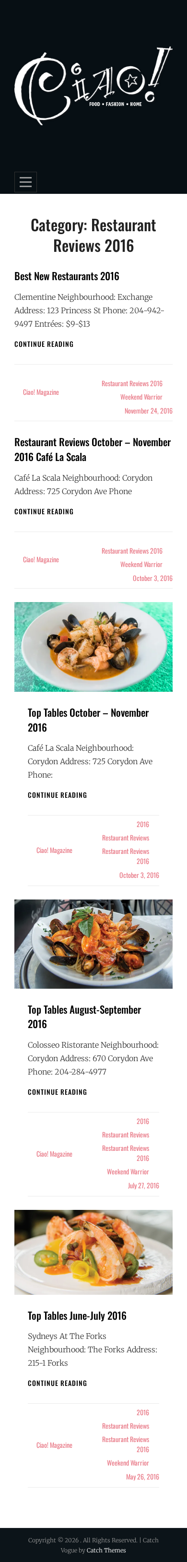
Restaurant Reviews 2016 (132, 383)
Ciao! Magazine (41, 392)
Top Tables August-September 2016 (84, 1016)
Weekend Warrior (141, 396)
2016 (143, 824)
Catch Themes (106, 1550)
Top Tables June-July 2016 (77, 1315)
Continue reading (44, 344)
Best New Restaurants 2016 (66, 275)
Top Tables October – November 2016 (88, 719)
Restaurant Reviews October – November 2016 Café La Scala (92, 449)
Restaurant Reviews (125, 837)
